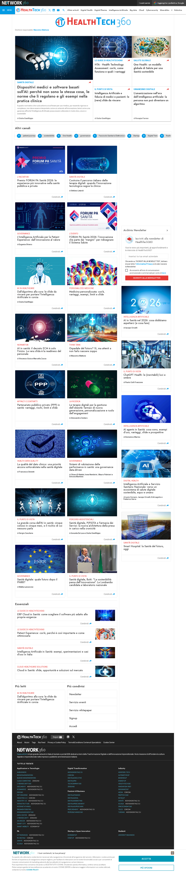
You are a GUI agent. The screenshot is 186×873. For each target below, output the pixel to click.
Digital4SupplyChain (75, 806)
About (19, 742)
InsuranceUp (123, 789)
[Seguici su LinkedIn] (68, 737)
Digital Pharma (101, 10)
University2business (126, 835)
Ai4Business (21, 772)
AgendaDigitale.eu (75, 772)
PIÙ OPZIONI (146, 867)
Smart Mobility (28, 826)
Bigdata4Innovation (25, 775)
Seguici (56, 737)
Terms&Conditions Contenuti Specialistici (84, 742)
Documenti (29, 786)
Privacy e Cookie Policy (57, 742)
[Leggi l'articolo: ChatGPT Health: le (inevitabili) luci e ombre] (146, 366)
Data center (26, 815)
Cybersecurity (152, 10)
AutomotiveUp (123, 775)
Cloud (141, 10)
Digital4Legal (73, 798)
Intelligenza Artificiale (118, 10)
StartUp (79, 838)
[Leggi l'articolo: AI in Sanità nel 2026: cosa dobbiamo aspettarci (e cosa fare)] (146, 311)
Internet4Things (24, 806)
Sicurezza (29, 821)
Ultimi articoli (73, 10)
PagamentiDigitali (24, 809)
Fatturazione (30, 795)
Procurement (81, 809)
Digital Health (86, 10)
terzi (164, 273)
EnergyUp (122, 781)
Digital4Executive (75, 778)
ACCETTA (146, 858)
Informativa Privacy (144, 264)
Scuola (129, 804)
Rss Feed (41, 742)
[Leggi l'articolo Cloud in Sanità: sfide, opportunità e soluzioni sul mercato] (66, 671)
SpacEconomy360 (125, 806)
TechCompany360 (74, 784)
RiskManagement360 (25, 812)
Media (124, 792)
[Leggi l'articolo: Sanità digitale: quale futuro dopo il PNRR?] (40, 571)
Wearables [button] (164, 10)
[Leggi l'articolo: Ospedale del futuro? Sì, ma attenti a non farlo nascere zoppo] (92, 341)
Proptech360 (123, 795)
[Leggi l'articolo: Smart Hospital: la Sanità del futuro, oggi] (146, 536)
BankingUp (122, 778)
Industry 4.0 (30, 801)
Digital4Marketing (75, 801)
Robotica (178, 10)
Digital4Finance (74, 795)
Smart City (29, 824)
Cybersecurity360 (24, 784)
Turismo (129, 812)
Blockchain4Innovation (26, 778)
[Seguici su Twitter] (73, 737)
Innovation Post (124, 786)
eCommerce (30, 789)
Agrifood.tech (124, 772)
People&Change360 (75, 812)
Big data (133, 10)
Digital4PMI (72, 781)
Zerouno (71, 786)
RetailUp (121, 798)
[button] (7, 10)
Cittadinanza (30, 835)
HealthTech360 (124, 784)
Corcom (71, 775)
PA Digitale (25, 838)
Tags (34, 742)
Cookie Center (109, 742)
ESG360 (20, 792)
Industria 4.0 (26, 798)
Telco (124, 809)
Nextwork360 (22, 754)
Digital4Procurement (76, 804)
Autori (26, 742)
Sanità (129, 801)
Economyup (72, 835)
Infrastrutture (31, 804)
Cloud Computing (28, 781)
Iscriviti (146, 278)
